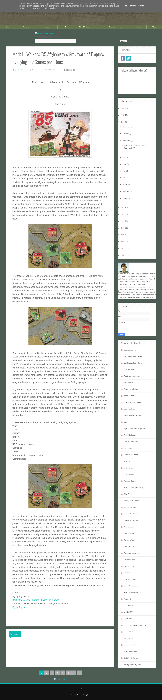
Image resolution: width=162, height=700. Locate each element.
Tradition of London (131, 455)
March (125, 185)
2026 (123, 108)
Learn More (130, 6)
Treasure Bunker (130, 481)
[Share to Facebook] (74, 70)
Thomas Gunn (129, 533)
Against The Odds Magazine (134, 428)
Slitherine (127, 573)
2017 (123, 248)
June (125, 164)
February (126, 191)
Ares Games (128, 527)
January (126, 198)
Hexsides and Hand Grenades (135, 625)
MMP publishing (130, 507)
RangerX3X (128, 599)
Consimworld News (131, 645)
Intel (64, 27)
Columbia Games (130, 409)
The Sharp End (129, 560)
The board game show (132, 553)
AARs (139, 27)
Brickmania (128, 448)
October (126, 134)
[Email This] (65, 70)
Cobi (125, 422)
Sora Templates (85, 695)
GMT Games (128, 638)
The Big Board (129, 566)
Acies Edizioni (129, 396)
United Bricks (129, 468)
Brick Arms (128, 494)
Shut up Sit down (130, 579)
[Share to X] (71, 70)
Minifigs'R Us (128, 612)
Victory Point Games (131, 501)
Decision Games (130, 370)
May (124, 171)
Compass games (130, 350)
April (124, 178)
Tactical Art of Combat (132, 514)
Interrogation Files (114, 27)
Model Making (84, 27)
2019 (123, 235)
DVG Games (128, 632)
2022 (123, 214)
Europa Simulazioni (131, 389)
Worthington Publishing (132, 415)
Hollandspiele (129, 383)
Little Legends (129, 474)
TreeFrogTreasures (131, 442)
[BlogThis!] (68, 70)
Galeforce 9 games (131, 520)
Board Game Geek (130, 651)
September (127, 141)
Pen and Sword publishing (133, 487)
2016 (123, 255)
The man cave (129, 546)
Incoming (46, 27)
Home (8, 27)
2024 (123, 122)
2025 (123, 115)
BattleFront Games (131, 658)
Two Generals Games (132, 376)
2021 (123, 221)
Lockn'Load (128, 619)
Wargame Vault (129, 540)
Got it (141, 6)
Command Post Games (132, 402)
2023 (123, 207)
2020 (123, 228)
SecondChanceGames (132, 586)
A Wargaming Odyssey (132, 665)
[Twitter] (128, 58)
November (127, 127)
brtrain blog (128, 461)
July (124, 157)
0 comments (59, 70)
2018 (123, 242)
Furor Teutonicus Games (133, 356)
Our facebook (129, 606)
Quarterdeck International (133, 363)
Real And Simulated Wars (133, 592)
